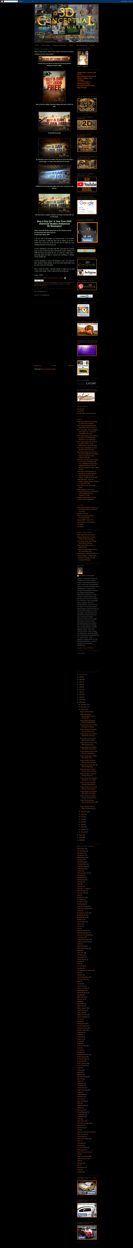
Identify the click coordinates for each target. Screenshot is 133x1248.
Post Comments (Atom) (49, 369)
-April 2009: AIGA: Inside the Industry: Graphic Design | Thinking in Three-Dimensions (88, 481)
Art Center (80, 899)
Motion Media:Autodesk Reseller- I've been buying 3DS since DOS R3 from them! (87, 509)
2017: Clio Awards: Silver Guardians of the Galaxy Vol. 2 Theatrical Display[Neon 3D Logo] (87, 431)
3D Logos (60, 282)
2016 (80, 692)
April (82, 824)
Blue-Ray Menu (81, 917)
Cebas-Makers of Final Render (85, 522)
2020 (80, 682)
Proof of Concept (82, 1065)
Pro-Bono (79, 1052)
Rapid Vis (80, 1074)
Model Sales (80, 1006)
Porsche (79, 1041)
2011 (80, 835)
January (83, 832)
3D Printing (80, 875)
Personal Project (82, 1026)
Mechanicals (80, 999)
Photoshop (80, 1037)
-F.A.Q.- (71, 45)
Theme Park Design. (40, 285)
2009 (80, 840)
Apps (78, 895)
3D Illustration (52, 282)
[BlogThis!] (37, 281)
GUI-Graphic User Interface (85, 970)
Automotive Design (82, 906)
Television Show (81, 1134)
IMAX (78, 981)
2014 (80, 697)
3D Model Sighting (82, 866)
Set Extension (81, 1087)
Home (37, 45)
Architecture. (80, 897)
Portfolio (79, 1043)
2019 (80, 684)
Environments (81, 957)
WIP (78, 1165)
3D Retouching (81, 879)
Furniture (79, 968)
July (82, 816)
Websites (79, 1163)
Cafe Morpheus (81, 921)
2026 (80, 677)
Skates (79, 1092)
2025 (80, 679)
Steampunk (80, 1110)
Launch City (80, 986)
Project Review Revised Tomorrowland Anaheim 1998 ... (89, 802)
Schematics (80, 1083)
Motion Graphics (81, 1008)
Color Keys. (80, 937)
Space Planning (81, 1101)
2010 (80, 837)
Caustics (79, 926)
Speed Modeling (81, 1105)
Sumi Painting (81, 1127)
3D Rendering (81, 877)
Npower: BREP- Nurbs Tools (85, 520)
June (82, 819)
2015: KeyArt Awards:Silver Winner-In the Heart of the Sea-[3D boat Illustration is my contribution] (87, 437)
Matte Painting (81, 997)
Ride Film (80, 1079)
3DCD (79, 884)
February (83, 829)
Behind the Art (81, 915)
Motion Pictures (81, 1010)
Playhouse (80, 1039)
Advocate (80, 886)
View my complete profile (85, 648)
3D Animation (81, 848)
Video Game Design (83, 1156)
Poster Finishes (53, 284)
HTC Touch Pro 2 (82, 979)
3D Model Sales (81, 864)
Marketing (80, 995)
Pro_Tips (79, 1050)
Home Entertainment (83, 977)
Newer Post (37, 365)
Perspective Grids (82, 1028)
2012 (80, 702)
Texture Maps (81, 1136)
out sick (79, 1019)
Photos (79, 1034)
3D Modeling (80, 868)
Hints (78, 972)
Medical (79, 1001)
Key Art (79, 983)
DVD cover (80, 952)
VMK (78, 1161)
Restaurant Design (82, 1076)
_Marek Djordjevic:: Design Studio (86, 555)
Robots (79, 1081)
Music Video (80, 1012)
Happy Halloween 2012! (87, 711)
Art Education (81, 904)
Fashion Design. (81, 959)
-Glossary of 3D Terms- (59, 45)
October (83, 709)
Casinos (79, 924)
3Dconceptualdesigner (86, 575)
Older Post (71, 365)
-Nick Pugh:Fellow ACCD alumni (86, 535)
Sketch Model (81, 1094)
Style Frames (81, 1121)
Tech (78, 1130)
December (84, 704)
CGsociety (80, 526)
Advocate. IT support (83, 888)
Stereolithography (82, 1112)
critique (79, 944)
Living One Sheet (82, 988)
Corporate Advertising (83, 941)
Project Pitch (81, 1061)
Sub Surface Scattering (83, 1123)
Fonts (78, 964)
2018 (80, 687)
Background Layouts (83, 913)
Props (79, 1068)
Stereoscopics (81, 1114)
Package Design (81, 1023)
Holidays (79, 975)
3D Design (43, 282)
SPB (78, 1103)
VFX (78, 1154)
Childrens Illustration (83, 933)
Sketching (80, 1096)
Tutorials (79, 1145)
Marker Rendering (82, 992)
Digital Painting (81, 946)
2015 (80, 694)
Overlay (79, 1021)
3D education (81, 855)
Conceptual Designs (41, 284)
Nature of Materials (82, 1017)
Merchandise (80, 1003)
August (83, 814)
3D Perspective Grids (83, 873)
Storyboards (80, 1116)
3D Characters (81, 851)
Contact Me (80, 411)
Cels (78, 928)
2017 (80, 689)
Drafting (79, 950)
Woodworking (81, 1167)
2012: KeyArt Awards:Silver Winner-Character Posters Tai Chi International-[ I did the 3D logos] (87, 443)
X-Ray (79, 1169)
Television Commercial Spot (85, 1132)
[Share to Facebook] (41, 281)
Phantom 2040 (81, 1030)
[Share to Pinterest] (43, 281)
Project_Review (65, 284)
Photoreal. (80, 1032)
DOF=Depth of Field (83, 948)
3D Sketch (80, 882)
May (82, 822)
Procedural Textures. (83, 1054)
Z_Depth (79, 1172)
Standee (79, 1107)
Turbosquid (80, 1143)
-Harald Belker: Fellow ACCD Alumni (87, 553)
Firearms (79, 961)
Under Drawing (81, 1149)
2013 (80, 699)
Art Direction (68, 282)
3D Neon (79, 871)
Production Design (82, 1059)
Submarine (80, 1125)
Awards (79, 910)
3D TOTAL (80, 524)
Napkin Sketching (82, 1014)
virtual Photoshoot (82, 1158)
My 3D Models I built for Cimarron (86, 413)
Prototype (80, 1070)
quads (79, 1072)
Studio (79, 1119)
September (84, 811)
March (83, 827)
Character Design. (82, 930)
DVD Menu (80, 955)
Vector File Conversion (83, 1152)
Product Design (81, 1057)
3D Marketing (81, 862)
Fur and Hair (80, 966)
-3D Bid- (92, 45)
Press (79, 1048)
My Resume (80, 409)
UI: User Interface (82, 1147)
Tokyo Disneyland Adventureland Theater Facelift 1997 (87, 716)
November (84, 707)
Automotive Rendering (83, 908)
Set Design (80, 1085)
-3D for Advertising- (81, 45)
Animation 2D (81, 893)
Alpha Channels (81, 890)
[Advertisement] (49, 351)
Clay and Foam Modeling (84, 935)
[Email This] (35, 281)
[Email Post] (64, 278)
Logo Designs (81, 990)
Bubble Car (80, 919)
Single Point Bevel (82, 1090)
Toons (79, 1141)
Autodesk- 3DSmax (82, 513)
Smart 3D (80, 1099)
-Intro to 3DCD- (45, 45)
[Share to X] (39, 281)
